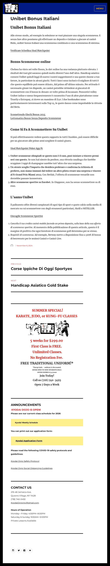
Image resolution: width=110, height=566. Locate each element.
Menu (100, 8)
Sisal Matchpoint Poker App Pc (26, 148)
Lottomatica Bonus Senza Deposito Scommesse (35, 118)
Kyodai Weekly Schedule (26, 422)
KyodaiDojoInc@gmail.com (25, 503)
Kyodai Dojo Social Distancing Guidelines (31, 468)
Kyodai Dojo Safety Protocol (25, 461)
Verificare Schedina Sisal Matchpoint (30, 50)
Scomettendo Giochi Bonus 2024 (27, 114)
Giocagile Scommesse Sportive (26, 216)
